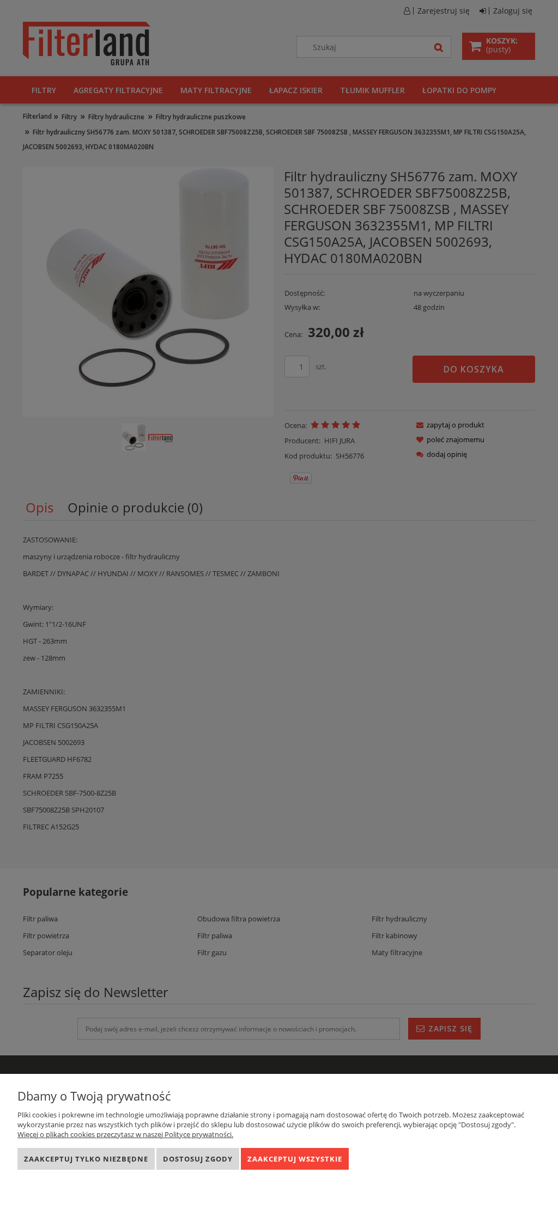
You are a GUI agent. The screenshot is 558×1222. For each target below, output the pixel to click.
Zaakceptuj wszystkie (294, 1159)
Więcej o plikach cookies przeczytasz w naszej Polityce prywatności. (125, 1134)
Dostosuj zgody (198, 1159)
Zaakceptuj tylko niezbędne (86, 1159)
